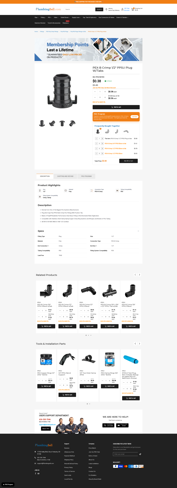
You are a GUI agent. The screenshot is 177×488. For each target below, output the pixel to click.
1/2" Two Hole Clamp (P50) (67, 374)
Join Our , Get (104, 88)
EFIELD (39, 302)
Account (126, 10)
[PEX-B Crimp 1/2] (117, 134)
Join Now (134, 116)
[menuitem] (37, 17)
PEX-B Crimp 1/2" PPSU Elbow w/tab (115, 148)
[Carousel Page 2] (88, 335)
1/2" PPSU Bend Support (43, 374)
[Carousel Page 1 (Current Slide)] (86, 335)
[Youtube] (38, 473)
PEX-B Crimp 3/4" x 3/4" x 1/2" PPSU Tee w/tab (110, 305)
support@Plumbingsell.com (45, 463)
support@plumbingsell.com (47, 424)
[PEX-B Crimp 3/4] (107, 134)
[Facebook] (35, 473)
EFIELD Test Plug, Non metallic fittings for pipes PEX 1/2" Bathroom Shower (109, 375)
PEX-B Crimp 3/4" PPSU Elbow (128, 305)
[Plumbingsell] (48, 9)
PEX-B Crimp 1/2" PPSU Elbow (113, 153)
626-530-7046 (41, 457)
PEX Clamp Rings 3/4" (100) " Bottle (88, 374)
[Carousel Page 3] (90, 335)
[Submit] (140, 454)
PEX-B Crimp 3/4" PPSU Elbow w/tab (115, 143)
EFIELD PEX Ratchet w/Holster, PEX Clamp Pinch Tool (131, 374)
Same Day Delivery (113, 10)
